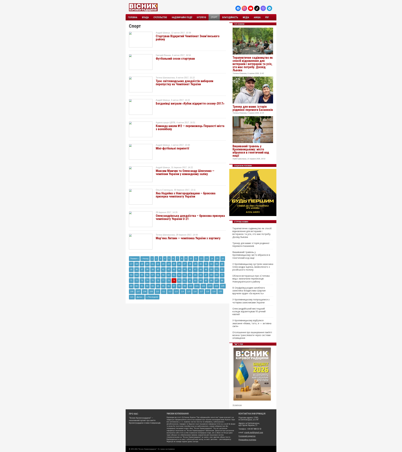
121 (131, 297)
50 (211, 269)
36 (137, 269)
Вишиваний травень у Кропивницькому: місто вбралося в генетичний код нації (251, 150)
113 (176, 291)
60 (169, 275)
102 (203, 286)
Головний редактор (247, 436)
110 (157, 291)
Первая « (134, 258)
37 (142, 269)
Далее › (140, 297)
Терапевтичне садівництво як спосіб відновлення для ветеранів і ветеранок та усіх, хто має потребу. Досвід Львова (253, 64)
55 (142, 275)
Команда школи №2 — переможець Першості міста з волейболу (190, 127)
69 (217, 275)
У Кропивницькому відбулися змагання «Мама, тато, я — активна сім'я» (251, 323)
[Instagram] (244, 8)
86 (211, 280)
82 (190, 280)
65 (195, 275)
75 (153, 280)
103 (210, 286)
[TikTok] (257, 8)
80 (179, 280)
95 (163, 286)
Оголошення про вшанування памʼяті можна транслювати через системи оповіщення (252, 335)
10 (191, 258)
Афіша (257, 17)
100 (190, 286)
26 (179, 264)
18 (137, 264)
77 (163, 280)
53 (131, 275)
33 (217, 264)
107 (138, 291)
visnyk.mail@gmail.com (253, 432)
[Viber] (263, 8)
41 (163, 269)
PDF (267, 17)
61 (174, 275)
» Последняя (152, 297)
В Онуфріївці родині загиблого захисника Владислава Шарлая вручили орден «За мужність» (249, 290)
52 (222, 269)
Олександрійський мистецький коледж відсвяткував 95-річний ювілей (249, 311)
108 (144, 291)
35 (131, 269)
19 (142, 264)
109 (151, 291)
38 (147, 269)
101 (197, 286)
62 (179, 275)
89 (131, 286)
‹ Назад (145, 258)
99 (185, 286)
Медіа (246, 17)
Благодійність (230, 17)
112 (169, 291)
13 (207, 258)
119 (213, 291)
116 (195, 291)
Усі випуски (237, 405)
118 (207, 291)
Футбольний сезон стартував (175, 58)
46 (190, 269)
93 (153, 286)
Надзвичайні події (182, 17)
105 (222, 286)
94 (158, 286)
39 (153, 269)
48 (201, 269)
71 (131, 280)
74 (147, 280)
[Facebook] (238, 8)
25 (174, 264)
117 (201, 291)
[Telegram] (269, 8)
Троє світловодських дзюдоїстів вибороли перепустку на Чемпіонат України (184, 82)
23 (163, 264)
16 (223, 258)
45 (185, 269)
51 (217, 269)
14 (212, 258)
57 (153, 275)
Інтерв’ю (201, 17)
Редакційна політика (247, 439)
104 (216, 286)
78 (169, 280)
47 (195, 269)
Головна (132, 17)
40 (158, 269)
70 (222, 275)
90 (137, 286)
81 (185, 280)
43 (174, 269)
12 (201, 258)
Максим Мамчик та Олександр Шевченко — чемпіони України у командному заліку (185, 172)
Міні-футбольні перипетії (172, 148)
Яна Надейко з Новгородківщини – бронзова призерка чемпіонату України (185, 194)
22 (158, 264)
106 (131, 291)
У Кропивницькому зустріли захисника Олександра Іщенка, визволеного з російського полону (252, 267)
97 (174, 286)
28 (190, 264)
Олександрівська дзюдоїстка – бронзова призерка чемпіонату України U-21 (190, 217)
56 (147, 275)
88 (222, 280)
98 (179, 286)
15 (217, 258)
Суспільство (160, 17)
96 (169, 286)
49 (206, 269)
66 (201, 275)
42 (169, 269)
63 (185, 275)
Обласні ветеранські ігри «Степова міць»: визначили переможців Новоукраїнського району (251, 278)
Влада (145, 17)
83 (195, 280)
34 (222, 264)
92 (147, 286)
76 (158, 280)
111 (163, 291)
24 (169, 264)
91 (142, 286)
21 (153, 264)
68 (211, 275)
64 (190, 275)
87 (217, 280)
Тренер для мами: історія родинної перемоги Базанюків (253, 108)
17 (131, 264)
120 (220, 291)
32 (211, 264)
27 (185, 264)
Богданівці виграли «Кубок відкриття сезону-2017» (190, 103)
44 (179, 269)
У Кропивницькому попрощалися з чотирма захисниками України (250, 301)
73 (142, 280)
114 (182, 291)
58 (158, 275)
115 (188, 291)
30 (201, 264)
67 (206, 275)
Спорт (214, 17)
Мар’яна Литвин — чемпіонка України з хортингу (188, 238)
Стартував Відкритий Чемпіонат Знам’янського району (187, 37)
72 (137, 280)
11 (196, 258)
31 (206, 264)
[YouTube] (250, 8)
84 (201, 280)
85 (206, 280)
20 (147, 264)
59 (163, 275)
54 (137, 275)
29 (195, 264)
